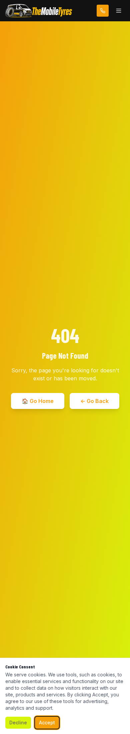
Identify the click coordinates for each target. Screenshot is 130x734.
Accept (47, 722)
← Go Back (94, 401)
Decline (18, 722)
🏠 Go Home (38, 401)
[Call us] (103, 11)
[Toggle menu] (119, 11)
